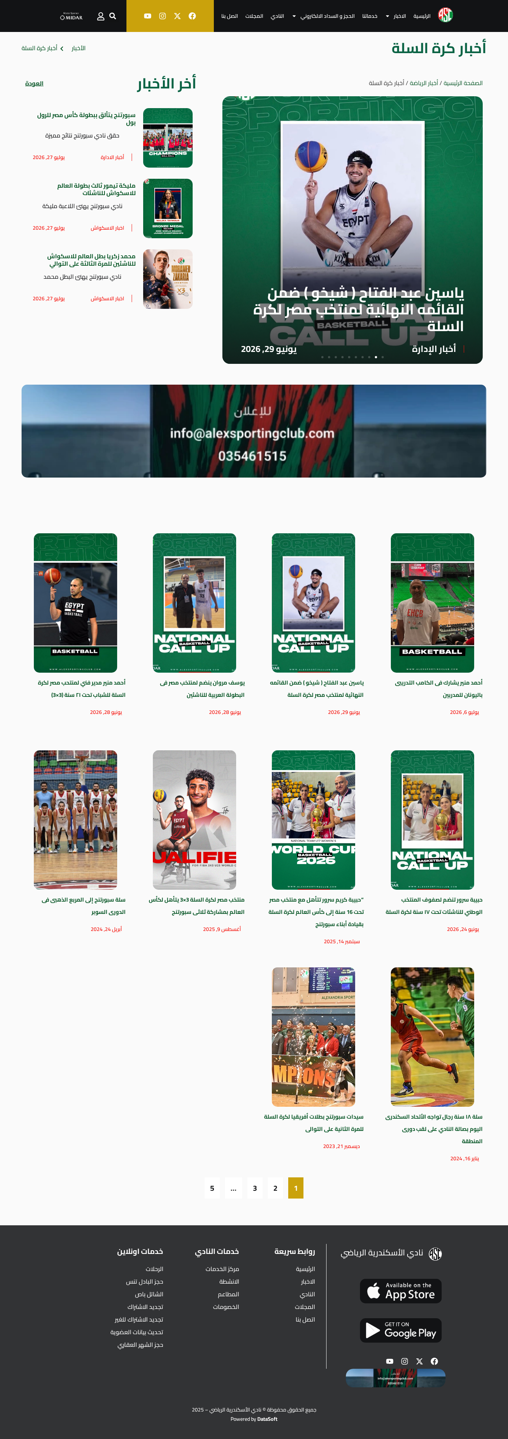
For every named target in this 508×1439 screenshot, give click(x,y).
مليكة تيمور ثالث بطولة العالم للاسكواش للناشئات (96, 189)
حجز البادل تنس (144, 1281)
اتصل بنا (229, 16)
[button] (113, 16)
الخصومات (226, 1306)
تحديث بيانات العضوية (136, 1332)
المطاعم (228, 1294)
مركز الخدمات (222, 1268)
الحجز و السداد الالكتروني (327, 16)
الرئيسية (422, 16)
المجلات (254, 16)
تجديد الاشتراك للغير (139, 1319)
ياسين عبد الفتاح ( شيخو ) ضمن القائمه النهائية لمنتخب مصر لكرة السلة (358, 309)
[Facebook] (192, 16)
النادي (277, 16)
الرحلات (154, 1268)
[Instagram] (162, 16)
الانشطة (229, 1281)
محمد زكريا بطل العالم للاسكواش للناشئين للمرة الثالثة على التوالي (91, 259)
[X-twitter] (177, 16)
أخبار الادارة (112, 157)
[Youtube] (147, 16)
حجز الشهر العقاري (140, 1344)
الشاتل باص (149, 1294)
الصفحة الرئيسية (463, 82)
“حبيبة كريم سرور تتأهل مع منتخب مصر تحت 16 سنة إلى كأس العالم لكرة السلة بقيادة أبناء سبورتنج (316, 911)
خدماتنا (369, 16)
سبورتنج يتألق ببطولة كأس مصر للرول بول (86, 118)
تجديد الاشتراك (145, 1306)
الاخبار (400, 16)
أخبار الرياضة (424, 82)
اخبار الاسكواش (107, 228)
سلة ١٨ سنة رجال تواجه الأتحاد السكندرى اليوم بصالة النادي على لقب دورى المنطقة (434, 1129)
